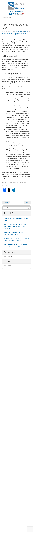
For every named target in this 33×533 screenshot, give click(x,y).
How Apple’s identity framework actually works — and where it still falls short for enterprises (15, 226)
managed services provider (8, 34)
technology (20, 34)
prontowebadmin (18, 31)
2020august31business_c (8, 33)
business (17, 33)
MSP (16, 34)
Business (26, 31)
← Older (6, 202)
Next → (27, 202)
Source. (4, 184)
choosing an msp (23, 33)
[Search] (28, 208)
